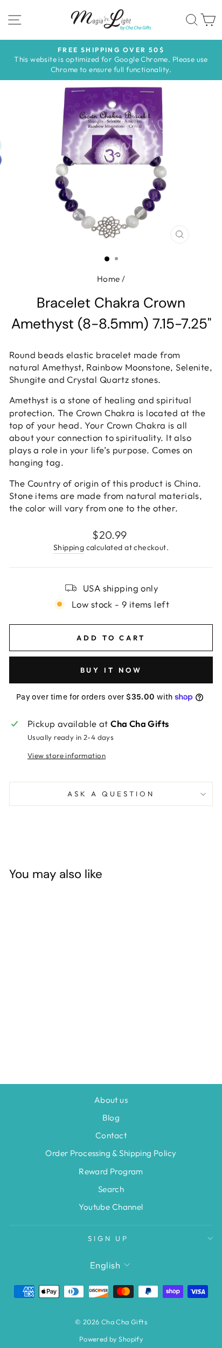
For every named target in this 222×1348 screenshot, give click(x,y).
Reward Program (111, 1171)
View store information (66, 755)
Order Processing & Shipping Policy (110, 1153)
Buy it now (111, 670)
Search (111, 1189)
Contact (111, 1135)
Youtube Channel (111, 1207)
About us (111, 1100)
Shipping (68, 547)
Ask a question (111, 793)
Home (108, 279)
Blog (111, 1117)
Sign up (108, 1238)
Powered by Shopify (111, 1339)
